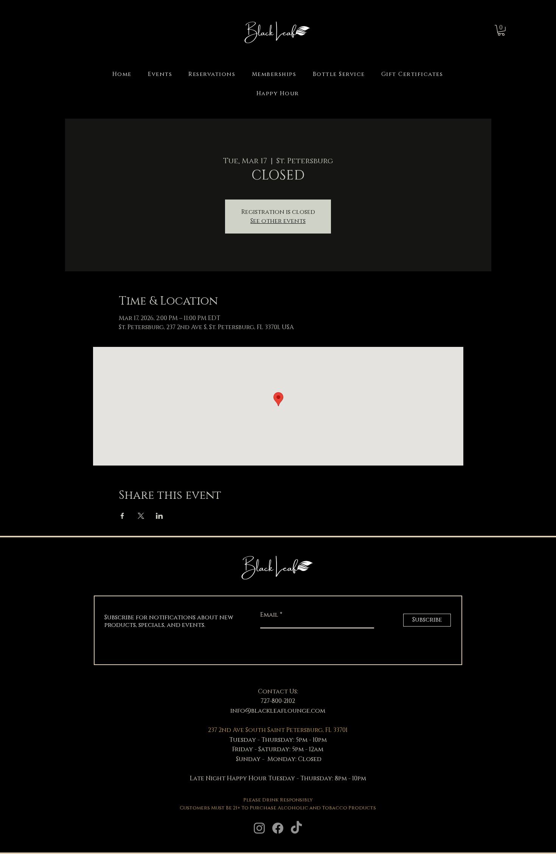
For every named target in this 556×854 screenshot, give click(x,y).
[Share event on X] (140, 516)
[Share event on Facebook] (122, 516)
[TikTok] (296, 828)
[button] (501, 30)
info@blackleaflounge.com (277, 711)
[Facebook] (277, 828)
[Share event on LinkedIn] (159, 516)
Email (270, 615)
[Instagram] (259, 828)
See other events (278, 221)
